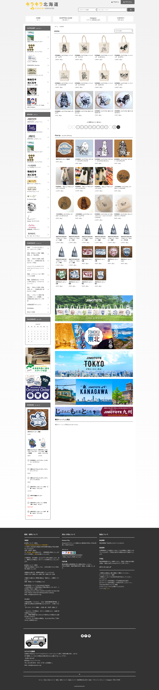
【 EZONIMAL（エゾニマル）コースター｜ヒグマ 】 (83, 215)
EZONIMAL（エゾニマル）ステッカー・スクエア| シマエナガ (84, 160)
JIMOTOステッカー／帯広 (87, 282)
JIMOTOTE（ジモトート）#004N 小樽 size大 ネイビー (39, 503)
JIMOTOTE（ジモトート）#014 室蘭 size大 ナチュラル (43, 451)
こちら (108, 588)
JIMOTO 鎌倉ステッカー (36, 495)
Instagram (93, 18)
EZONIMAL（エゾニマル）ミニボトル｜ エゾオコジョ (39, 461)
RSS (114, 680)
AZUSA (62, 26)
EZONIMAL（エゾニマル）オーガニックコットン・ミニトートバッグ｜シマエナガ (104, 216)
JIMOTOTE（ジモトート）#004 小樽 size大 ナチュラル (39, 487)
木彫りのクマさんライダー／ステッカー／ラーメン (39, 470)
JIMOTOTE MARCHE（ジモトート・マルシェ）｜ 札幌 (61, 238)
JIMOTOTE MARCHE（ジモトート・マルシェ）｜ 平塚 (61, 261)
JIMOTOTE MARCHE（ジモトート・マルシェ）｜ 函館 (87, 238)
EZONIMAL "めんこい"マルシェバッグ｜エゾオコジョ (84, 187)
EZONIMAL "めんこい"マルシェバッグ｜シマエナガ (65, 187)
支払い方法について (49, 680)
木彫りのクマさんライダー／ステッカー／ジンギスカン (39, 478)
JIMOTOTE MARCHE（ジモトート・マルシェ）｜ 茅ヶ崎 (126, 238)
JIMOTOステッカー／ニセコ (126, 260)
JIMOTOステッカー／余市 (113, 260)
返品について (72, 680)
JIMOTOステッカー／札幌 (87, 260)
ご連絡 (35, 554)
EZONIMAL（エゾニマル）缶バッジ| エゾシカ (84, 112)
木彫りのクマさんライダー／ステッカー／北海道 (32, 451)
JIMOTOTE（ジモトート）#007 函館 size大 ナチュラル (39, 512)
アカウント (116, 2)
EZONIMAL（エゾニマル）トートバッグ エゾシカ (84, 56)
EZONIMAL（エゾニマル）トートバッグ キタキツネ (104, 84)
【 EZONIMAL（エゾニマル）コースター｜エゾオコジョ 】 (64, 215)
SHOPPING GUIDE (65, 18)
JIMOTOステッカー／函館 (74, 282)
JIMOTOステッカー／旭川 (100, 282)
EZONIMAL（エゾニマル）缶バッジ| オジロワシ (124, 111)
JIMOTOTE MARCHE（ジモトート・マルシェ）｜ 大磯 (74, 261)
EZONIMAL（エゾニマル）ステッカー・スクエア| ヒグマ (123, 160)
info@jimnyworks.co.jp (34, 665)
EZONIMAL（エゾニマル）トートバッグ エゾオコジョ (104, 56)
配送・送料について (61, 680)
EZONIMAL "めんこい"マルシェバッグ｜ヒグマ (104, 187)
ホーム (56, 26)
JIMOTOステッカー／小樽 (100, 260)
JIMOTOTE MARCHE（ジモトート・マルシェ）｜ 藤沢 (113, 238)
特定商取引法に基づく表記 (84, 680)
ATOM (118, 680)
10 (114, 127)
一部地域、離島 (30, 552)
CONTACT (120, 18)
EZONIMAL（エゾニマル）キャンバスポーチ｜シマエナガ (123, 215)
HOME (38, 18)
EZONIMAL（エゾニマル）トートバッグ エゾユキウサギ (64, 84)
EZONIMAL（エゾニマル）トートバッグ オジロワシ (123, 56)
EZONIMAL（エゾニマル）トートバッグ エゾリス (123, 84)
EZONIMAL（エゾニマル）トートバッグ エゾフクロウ (84, 84)
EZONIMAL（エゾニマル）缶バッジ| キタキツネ (104, 111)
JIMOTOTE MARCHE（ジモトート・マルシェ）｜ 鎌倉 (100, 238)
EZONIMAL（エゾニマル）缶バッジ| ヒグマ (64, 112)
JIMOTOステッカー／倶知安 (63, 159)
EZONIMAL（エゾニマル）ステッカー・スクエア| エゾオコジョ (104, 160)
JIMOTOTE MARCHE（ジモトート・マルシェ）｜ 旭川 (74, 238)
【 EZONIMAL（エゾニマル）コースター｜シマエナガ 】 (122, 187)
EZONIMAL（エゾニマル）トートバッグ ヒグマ (64, 56)
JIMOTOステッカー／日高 (61, 282)
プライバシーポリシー (99, 680)
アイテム (129, 2)
